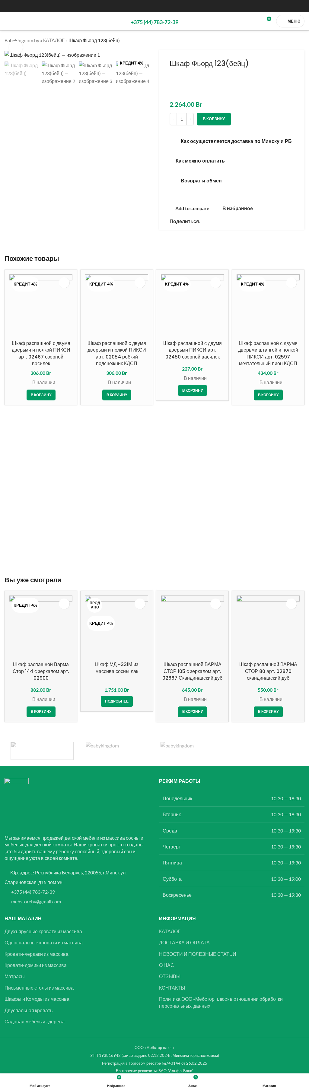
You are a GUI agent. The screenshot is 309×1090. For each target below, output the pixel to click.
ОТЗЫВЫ (169, 976)
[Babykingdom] (192, 751)
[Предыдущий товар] (286, 40)
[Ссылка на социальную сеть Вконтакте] (232, 221)
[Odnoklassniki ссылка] (225, 221)
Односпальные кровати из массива (44, 942)
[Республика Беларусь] (117, 751)
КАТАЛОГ (54, 40)
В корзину (214, 118)
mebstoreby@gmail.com (36, 901)
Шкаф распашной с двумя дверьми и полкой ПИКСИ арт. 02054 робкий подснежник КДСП (117, 353)
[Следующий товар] (300, 40)
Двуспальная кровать (29, 1010)
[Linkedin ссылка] (218, 221)
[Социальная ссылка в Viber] (247, 221)
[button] (41, 395)
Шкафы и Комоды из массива (37, 999)
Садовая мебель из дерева (35, 1021)
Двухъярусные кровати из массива (43, 931)
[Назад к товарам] (293, 40)
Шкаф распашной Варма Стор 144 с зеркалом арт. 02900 (41, 671)
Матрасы (15, 976)
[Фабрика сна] (42, 751)
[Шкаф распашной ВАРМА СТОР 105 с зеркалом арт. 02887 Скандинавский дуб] (192, 627)
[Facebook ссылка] (203, 221)
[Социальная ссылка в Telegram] (240, 221)
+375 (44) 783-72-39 (33, 892)
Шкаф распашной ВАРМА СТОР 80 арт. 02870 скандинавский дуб (268, 671)
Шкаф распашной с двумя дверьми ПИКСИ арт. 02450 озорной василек (192, 350)
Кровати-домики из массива (36, 965)
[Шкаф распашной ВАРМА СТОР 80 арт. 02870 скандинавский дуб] (268, 627)
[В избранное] (64, 282)
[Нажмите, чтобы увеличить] (16, 47)
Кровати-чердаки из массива (36, 954)
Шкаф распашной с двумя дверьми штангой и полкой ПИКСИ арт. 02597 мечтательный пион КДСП (268, 353)
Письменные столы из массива (39, 987)
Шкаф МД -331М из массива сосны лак (116, 668)
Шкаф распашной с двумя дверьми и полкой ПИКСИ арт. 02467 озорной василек (41, 353)
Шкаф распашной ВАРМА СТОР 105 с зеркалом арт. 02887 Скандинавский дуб (192, 671)
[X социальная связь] (211, 221)
